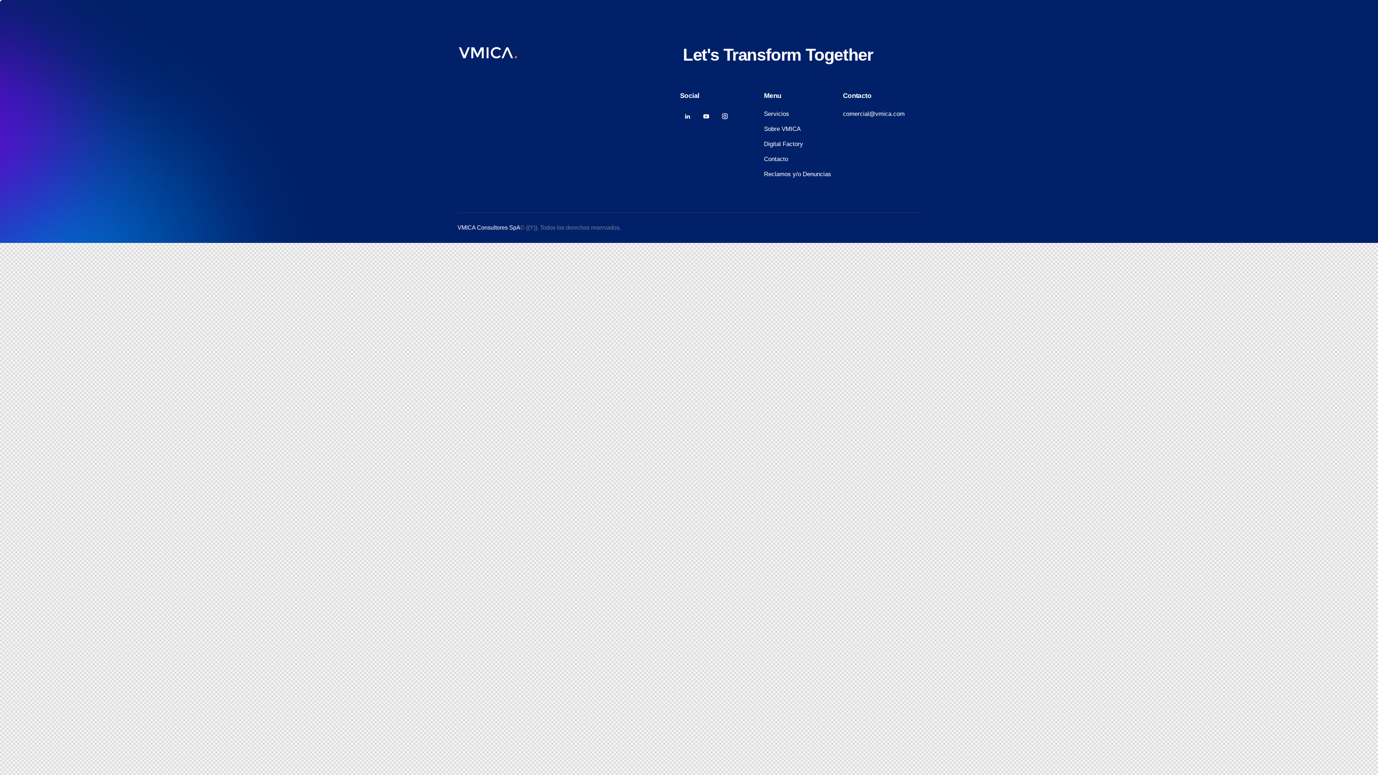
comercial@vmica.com (874, 114)
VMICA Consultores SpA (489, 228)
